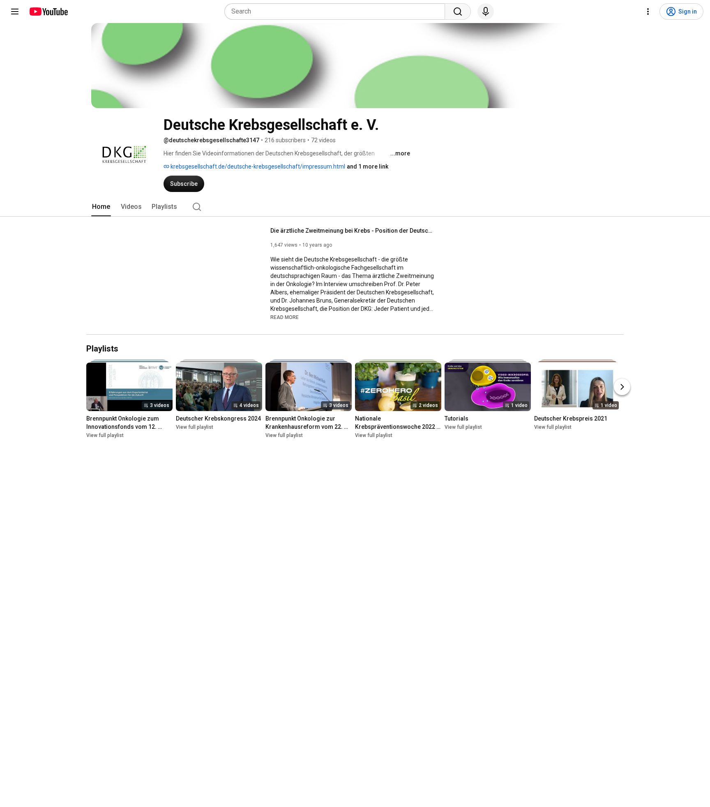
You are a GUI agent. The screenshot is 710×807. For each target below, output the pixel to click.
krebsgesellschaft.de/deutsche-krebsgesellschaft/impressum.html (257, 166)
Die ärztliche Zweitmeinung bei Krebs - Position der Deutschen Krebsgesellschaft (352, 230)
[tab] (101, 207)
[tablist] (355, 207)
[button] (284, 317)
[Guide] (15, 11)
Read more (284, 317)
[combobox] (337, 11)
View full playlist (105, 435)
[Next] (622, 387)
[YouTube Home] (48, 11)
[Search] (458, 11)
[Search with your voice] (485, 11)
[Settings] (648, 11)
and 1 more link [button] (367, 166)
